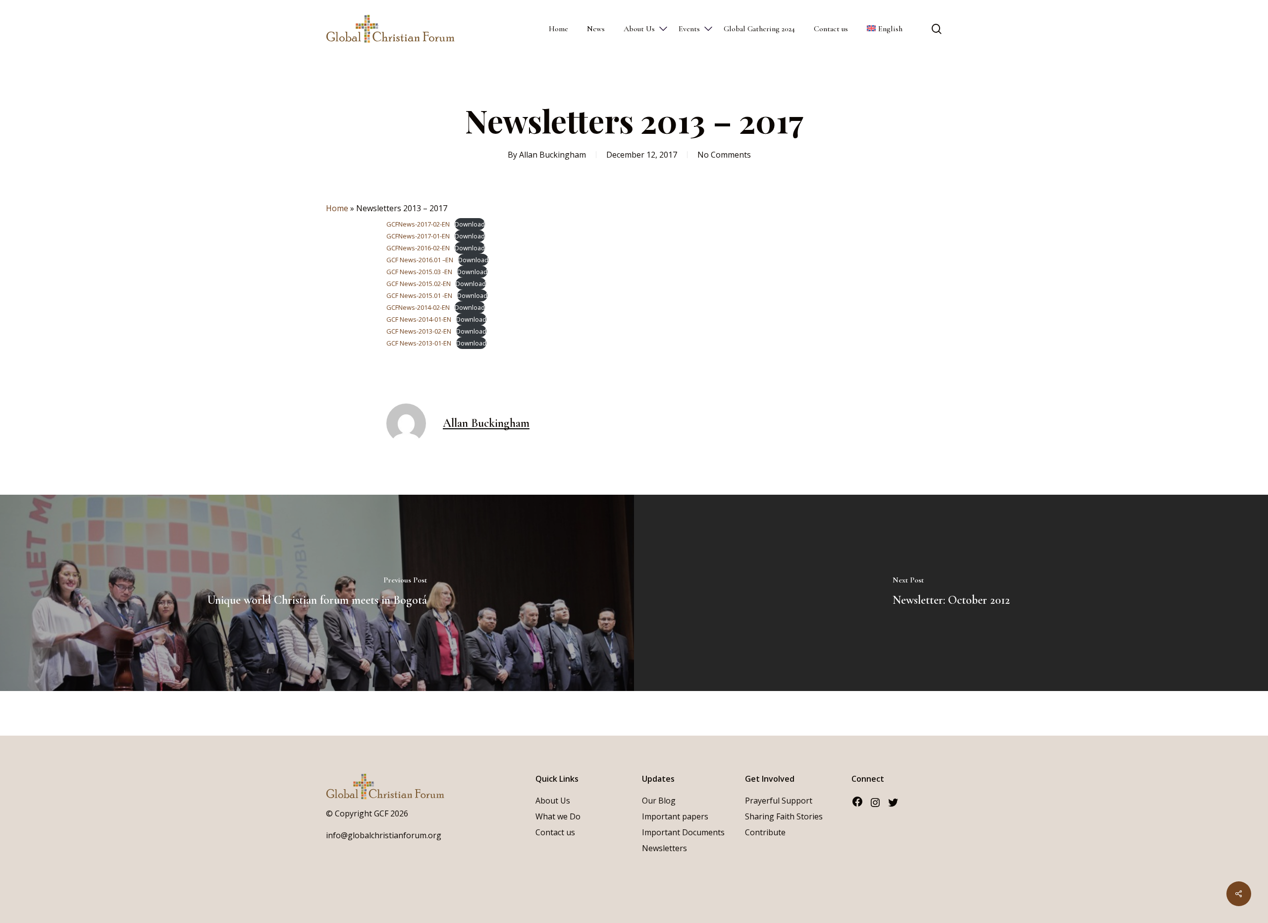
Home (337, 208)
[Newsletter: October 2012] (951, 593)
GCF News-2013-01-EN (418, 343)
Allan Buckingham (552, 154)
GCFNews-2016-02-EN (418, 247)
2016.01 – (432, 259)
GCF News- (402, 259)
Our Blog (659, 800)
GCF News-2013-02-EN (418, 331)
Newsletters (664, 848)
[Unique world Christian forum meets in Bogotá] (317, 593)
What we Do (558, 816)
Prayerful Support (778, 800)
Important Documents (683, 832)
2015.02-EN (435, 283)
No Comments (724, 154)
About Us (552, 800)
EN (449, 259)
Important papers (675, 816)
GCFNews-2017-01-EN (418, 235)
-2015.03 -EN (434, 271)
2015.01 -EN (435, 295)
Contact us (555, 832)
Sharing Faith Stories (784, 816)
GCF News (401, 271)
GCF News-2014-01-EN (418, 319)
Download (470, 224)
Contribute (765, 832)
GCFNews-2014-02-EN (418, 307)
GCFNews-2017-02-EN (418, 224)
